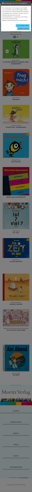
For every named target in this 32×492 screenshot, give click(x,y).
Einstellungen (23, 28)
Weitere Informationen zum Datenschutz (15, 20)
